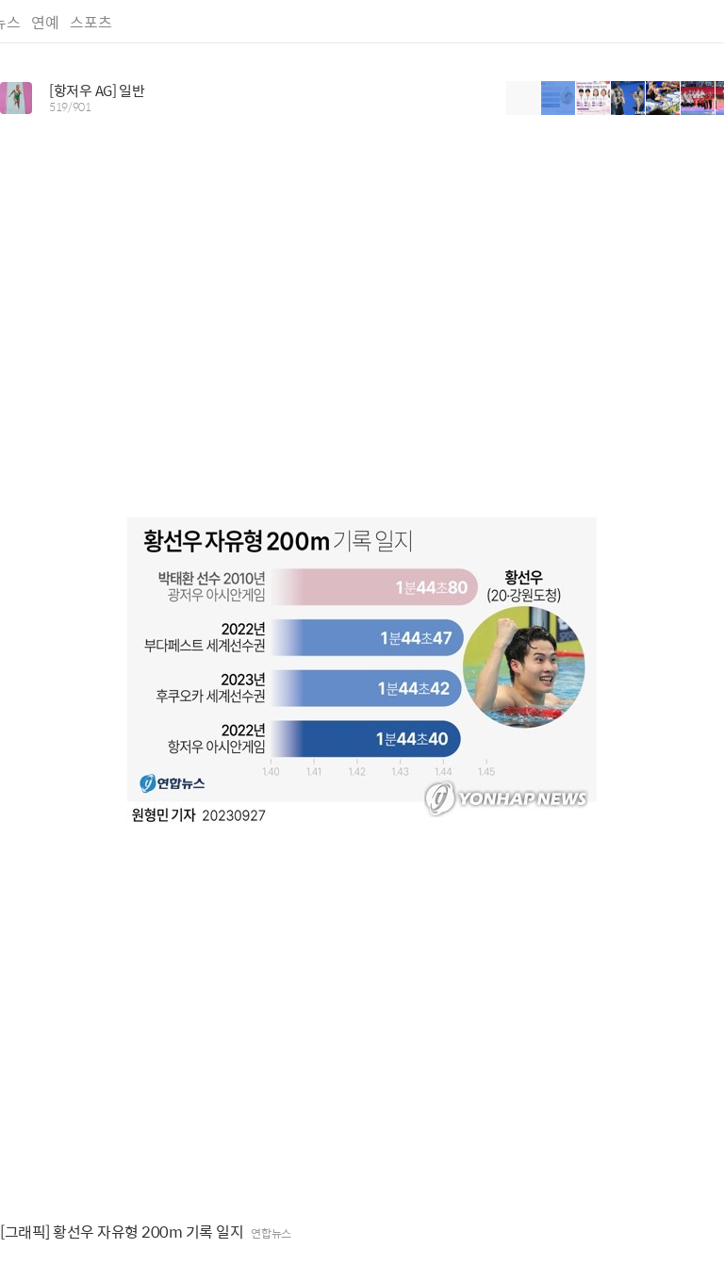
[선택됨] (558, 98)
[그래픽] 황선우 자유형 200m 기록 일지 (121, 1232)
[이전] (523, 98)
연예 (45, 22)
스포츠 (91, 22)
